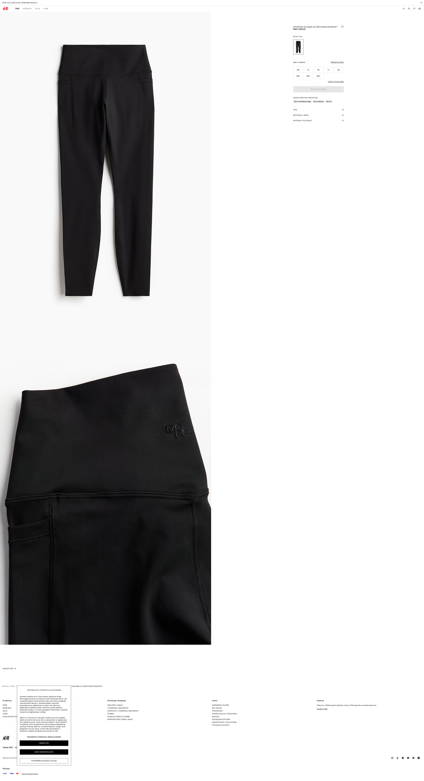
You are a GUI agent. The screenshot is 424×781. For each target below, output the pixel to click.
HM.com (5, 686)
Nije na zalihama (299, 62)
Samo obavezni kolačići (44, 752)
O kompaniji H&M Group (117, 708)
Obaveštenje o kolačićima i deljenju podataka (44, 737)
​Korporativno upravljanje (120, 719)
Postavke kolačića (220, 725)
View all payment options (30, 774)
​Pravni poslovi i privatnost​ (224, 714)
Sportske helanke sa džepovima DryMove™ (82, 686)
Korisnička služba (220, 705)
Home (45, 8)
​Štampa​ (110, 714)
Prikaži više (8, 669)
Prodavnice (217, 711)
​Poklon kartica (10, 717)
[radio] (298, 47)
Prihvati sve (44, 743)
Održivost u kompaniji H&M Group (122, 711)
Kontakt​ (216, 717)
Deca (37, 8)
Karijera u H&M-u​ (115, 705)
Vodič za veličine (336, 82)
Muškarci (27, 8)
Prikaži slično (337, 62)
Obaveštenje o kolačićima (224, 722)
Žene (17, 8)
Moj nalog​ (217, 708)
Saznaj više (322, 709)
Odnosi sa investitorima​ (118, 717)
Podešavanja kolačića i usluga (44, 761)
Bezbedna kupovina (221, 719)
